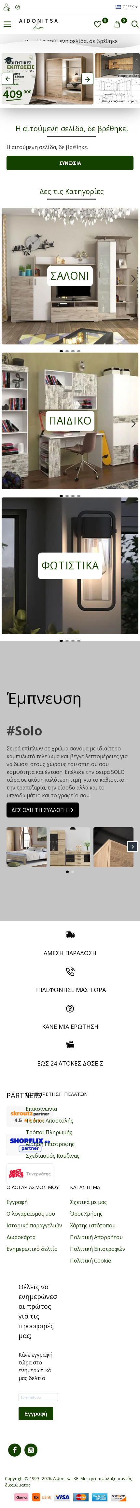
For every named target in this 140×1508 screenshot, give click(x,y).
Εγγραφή (35, 1414)
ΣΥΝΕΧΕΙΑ (70, 163)
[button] (6, 278)
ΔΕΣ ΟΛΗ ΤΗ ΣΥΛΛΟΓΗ (39, 810)
